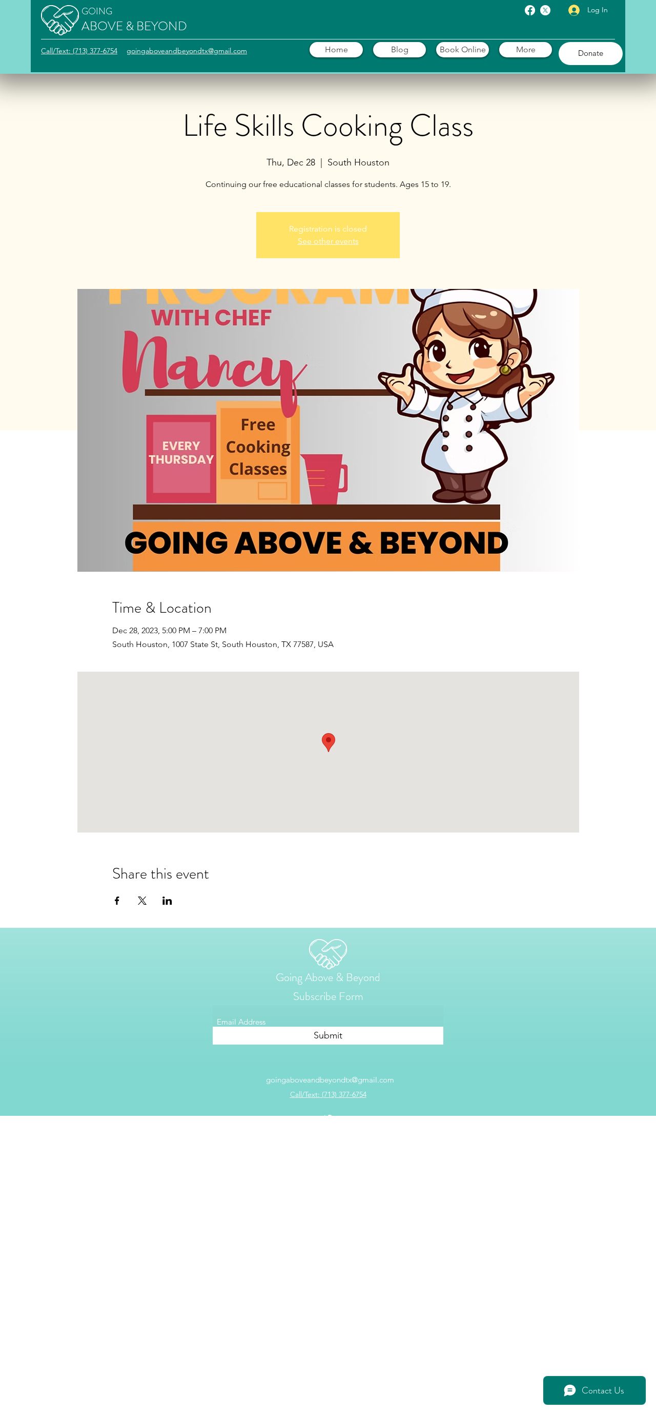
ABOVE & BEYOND (134, 26)
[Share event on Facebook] (117, 901)
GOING (96, 11)
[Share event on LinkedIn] (167, 901)
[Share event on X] (142, 901)
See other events (328, 241)
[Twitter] (545, 10)
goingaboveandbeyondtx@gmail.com (330, 1080)
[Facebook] (530, 10)
